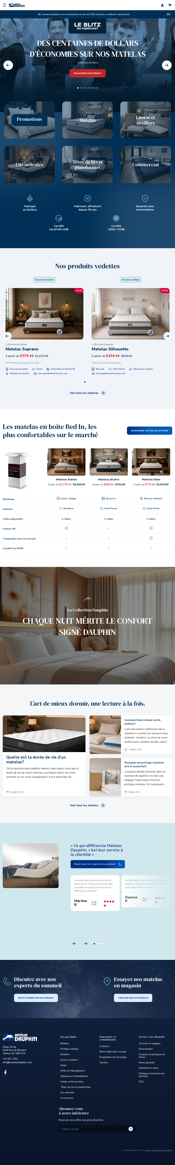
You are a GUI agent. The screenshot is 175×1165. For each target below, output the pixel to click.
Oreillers (65, 1054)
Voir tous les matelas (84, 393)
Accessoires (66, 1098)
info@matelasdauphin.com (17, 1062)
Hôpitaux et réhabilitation (74, 1076)
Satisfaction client (148, 1068)
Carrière (103, 1062)
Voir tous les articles (84, 805)
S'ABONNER (131, 1129)
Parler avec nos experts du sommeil (95, 864)
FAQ (141, 1081)
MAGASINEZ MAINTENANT (88, 73)
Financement (146, 1049)
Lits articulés (67, 1092)
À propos (104, 1046)
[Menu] (4, 5)
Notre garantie (147, 1062)
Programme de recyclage (112, 1057)
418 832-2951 (10, 1058)
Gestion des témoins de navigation (158, 1150)
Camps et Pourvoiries (71, 1081)
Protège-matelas (69, 1049)
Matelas (64, 1043)
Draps (63, 1065)
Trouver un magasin (149, 1043)
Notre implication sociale (112, 1051)
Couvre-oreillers (69, 1059)
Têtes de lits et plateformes (75, 1087)
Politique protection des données (152, 1075)
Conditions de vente (87, 62)
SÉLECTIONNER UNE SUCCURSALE (36, 998)
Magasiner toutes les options (149, 430)
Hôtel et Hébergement (72, 1070)
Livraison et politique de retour (152, 1056)
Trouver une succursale (133, 998)
